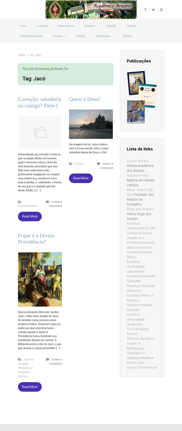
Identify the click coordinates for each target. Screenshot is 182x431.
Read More (30, 216)
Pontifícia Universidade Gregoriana (136, 319)
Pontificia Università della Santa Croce (141, 245)
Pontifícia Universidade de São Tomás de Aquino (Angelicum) (141, 231)
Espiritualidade (27, 206)
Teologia (23, 376)
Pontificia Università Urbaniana (141, 288)
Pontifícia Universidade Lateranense (136, 266)
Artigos (79, 163)
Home (21, 55)
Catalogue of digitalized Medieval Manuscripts (140, 358)
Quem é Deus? (85, 99)
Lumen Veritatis (137, 161)
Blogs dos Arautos (140, 209)
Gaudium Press (138, 176)
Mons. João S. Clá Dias (140, 192)
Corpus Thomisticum (142, 367)
